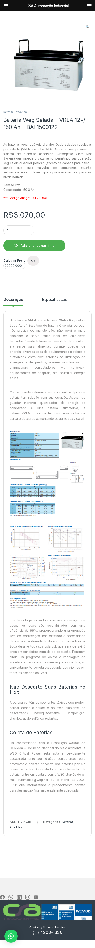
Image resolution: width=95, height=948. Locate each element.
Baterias (8, 112)
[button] (87, 26)
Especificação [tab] (54, 300)
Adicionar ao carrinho (37, 245)
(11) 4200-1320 (47, 932)
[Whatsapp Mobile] (10, 897)
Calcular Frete (14, 260)
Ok (33, 261)
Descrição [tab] (13, 300)
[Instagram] (27, 897)
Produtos (21, 112)
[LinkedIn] (19, 897)
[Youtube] (36, 897)
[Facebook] (2, 897)
